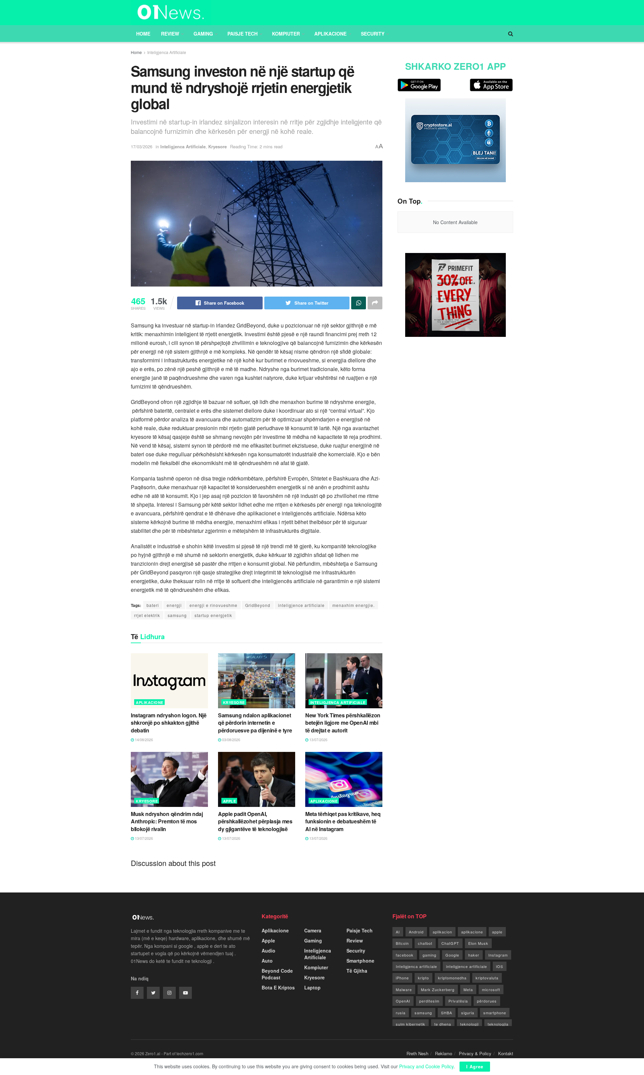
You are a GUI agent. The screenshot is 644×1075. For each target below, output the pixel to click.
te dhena (442, 1024)
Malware (404, 989)
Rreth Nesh (417, 1053)
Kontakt (505, 1053)
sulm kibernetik (410, 1024)
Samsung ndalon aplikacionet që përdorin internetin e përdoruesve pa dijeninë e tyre (255, 722)
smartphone (494, 1012)
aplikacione (472, 931)
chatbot (425, 943)
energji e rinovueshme (213, 605)
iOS (499, 966)
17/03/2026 (141, 146)
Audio (268, 950)
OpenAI (403, 1001)
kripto (423, 977)
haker (473, 955)
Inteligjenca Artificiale (166, 52)
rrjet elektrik (147, 615)
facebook (405, 955)
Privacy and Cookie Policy (426, 1066)
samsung (177, 615)
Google (452, 955)
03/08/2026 (230, 739)
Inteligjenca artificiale (416, 966)
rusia (401, 1012)
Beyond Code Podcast (277, 974)
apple (497, 931)
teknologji (469, 1024)
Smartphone (360, 960)
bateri (153, 605)
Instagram (498, 955)
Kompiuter (286, 33)
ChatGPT (450, 943)
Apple (229, 801)
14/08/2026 (143, 739)
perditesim (429, 1001)
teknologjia (498, 1024)
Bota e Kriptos (278, 987)
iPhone (402, 977)
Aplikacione (330, 33)
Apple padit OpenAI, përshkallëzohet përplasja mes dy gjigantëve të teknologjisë (255, 821)
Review (170, 33)
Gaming (203, 33)
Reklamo (443, 1053)
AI (398, 931)
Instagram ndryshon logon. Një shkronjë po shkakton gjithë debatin (169, 722)
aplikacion (442, 931)
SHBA (446, 1012)
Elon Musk (478, 943)
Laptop (312, 987)
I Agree (474, 1066)
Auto (267, 960)
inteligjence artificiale (301, 605)
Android (416, 931)
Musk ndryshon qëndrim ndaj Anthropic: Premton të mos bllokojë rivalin (167, 821)
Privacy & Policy (475, 1053)
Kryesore (217, 146)
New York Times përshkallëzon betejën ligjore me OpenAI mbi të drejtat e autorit (342, 722)
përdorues (487, 1001)
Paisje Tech (242, 33)
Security (372, 33)
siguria (467, 1012)
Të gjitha (356, 970)
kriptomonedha (452, 977)
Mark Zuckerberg (437, 989)
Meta (468, 989)
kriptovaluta (487, 977)
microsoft (491, 989)
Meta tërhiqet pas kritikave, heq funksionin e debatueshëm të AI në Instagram (343, 821)
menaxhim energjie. (353, 605)
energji (174, 605)
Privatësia (458, 1001)
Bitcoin (402, 943)
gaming (429, 955)
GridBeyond (257, 605)
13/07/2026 (317, 739)
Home (143, 33)
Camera (312, 930)
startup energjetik (213, 615)
